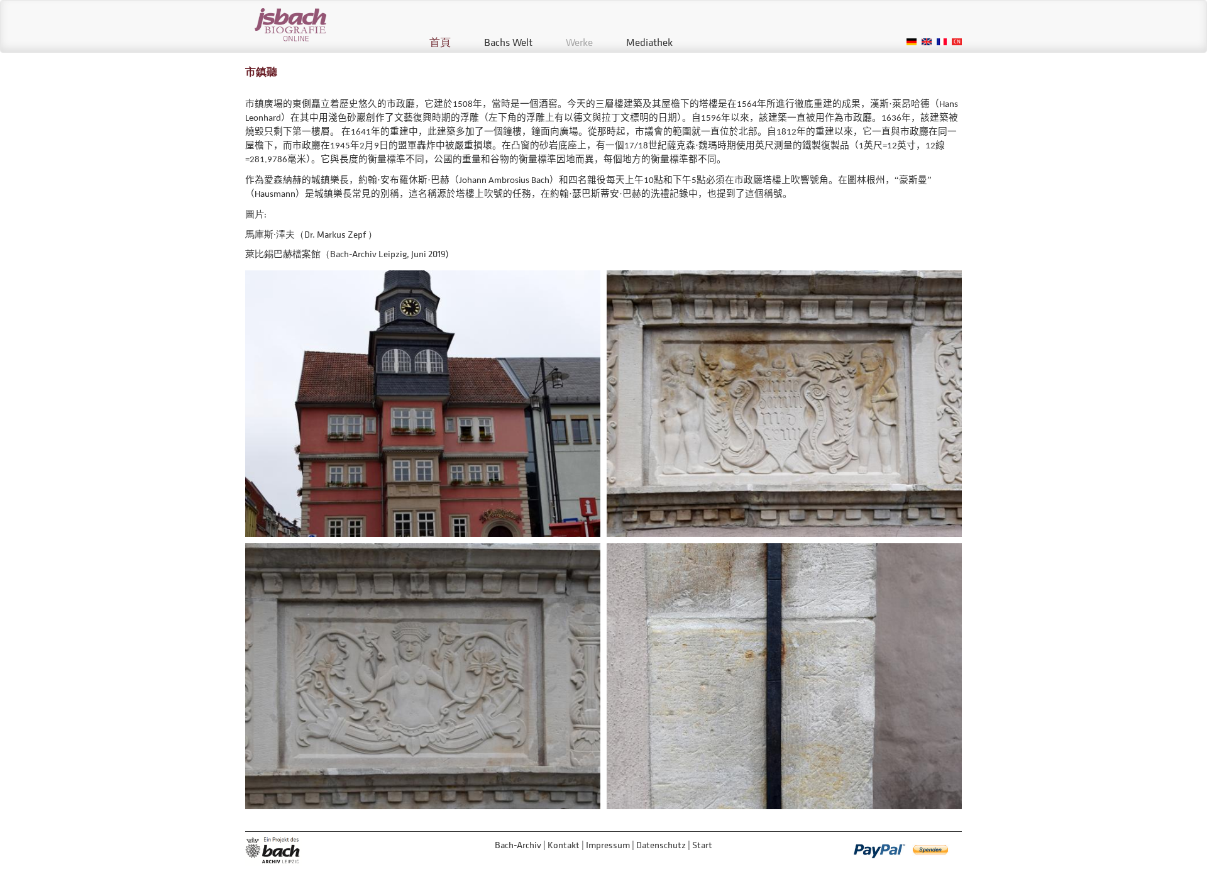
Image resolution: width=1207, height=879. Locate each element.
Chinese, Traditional (957, 41)
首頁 (440, 42)
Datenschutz (661, 844)
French (942, 41)
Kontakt (564, 844)
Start (702, 844)
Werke (579, 42)
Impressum (608, 844)
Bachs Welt (508, 42)
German (912, 41)
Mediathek (649, 42)
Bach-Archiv (518, 844)
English (927, 41)
